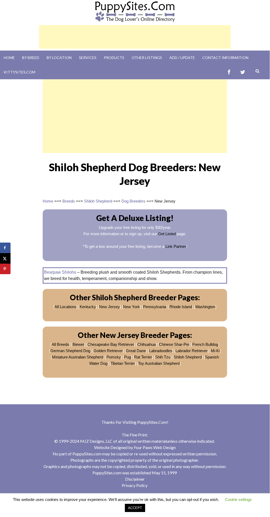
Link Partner (175, 246)
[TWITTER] (242, 72)
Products (114, 57)
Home (9, 57)
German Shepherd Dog (70, 350)
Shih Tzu (162, 357)
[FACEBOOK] (229, 72)
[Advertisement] (135, 37)
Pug (127, 357)
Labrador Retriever (191, 350)
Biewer (78, 344)
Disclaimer (135, 478)
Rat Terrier (143, 357)
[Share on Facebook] (5, 248)
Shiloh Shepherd (98, 201)
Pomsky (113, 357)
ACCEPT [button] (135, 508)
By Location (59, 57)
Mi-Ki (215, 350)
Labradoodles (160, 350)
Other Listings (147, 57)
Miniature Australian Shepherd (77, 357)
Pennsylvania (154, 306)
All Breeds (60, 344)
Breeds (68, 201)
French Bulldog (205, 344)
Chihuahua (146, 344)
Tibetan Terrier (123, 363)
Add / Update (182, 57)
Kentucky (88, 306)
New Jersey (109, 306)
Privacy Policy (135, 485)
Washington (205, 306)
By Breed (30, 57)
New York (131, 306)
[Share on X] (5, 258)
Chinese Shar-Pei (174, 344)
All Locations (65, 306)
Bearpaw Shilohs (60, 272)
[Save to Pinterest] (5, 269)
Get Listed (167, 234)
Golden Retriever (108, 350)
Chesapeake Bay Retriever (110, 344)
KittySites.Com (19, 72)
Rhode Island (180, 306)
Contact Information (225, 57)
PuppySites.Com (152, 422)
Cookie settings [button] (238, 499)
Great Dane (136, 350)
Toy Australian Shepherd (159, 363)
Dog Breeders (133, 201)
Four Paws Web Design (155, 447)
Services (87, 57)
